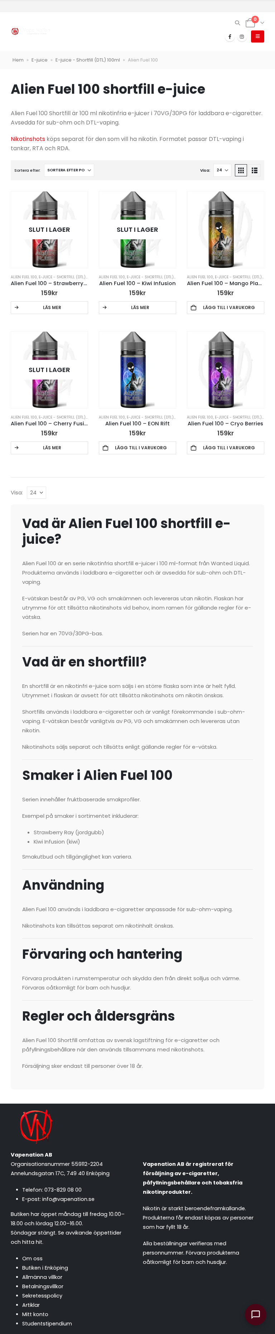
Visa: (205, 170)
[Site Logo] (30, 32)
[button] (238, 23)
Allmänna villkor (42, 1277)
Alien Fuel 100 (24, 277)
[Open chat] (255, 1314)
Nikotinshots (28, 139)
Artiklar (31, 1305)
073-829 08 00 (63, 1189)
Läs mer (52, 307)
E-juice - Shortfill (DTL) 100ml (88, 60)
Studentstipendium (47, 1323)
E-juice (40, 60)
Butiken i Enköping (45, 1267)
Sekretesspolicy (42, 1295)
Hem (18, 60)
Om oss (32, 1258)
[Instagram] (242, 36)
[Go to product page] (225, 229)
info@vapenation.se (68, 1199)
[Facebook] (230, 36)
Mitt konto (35, 1314)
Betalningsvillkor (42, 1286)
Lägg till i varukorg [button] (229, 307)
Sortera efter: (27, 170)
